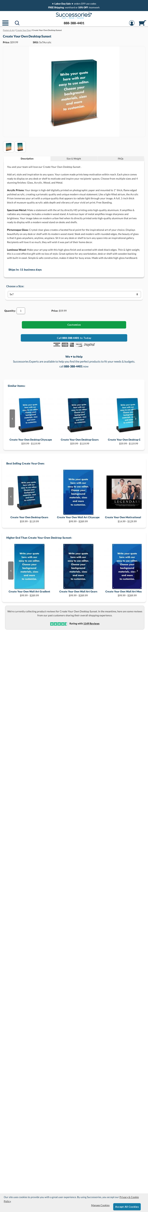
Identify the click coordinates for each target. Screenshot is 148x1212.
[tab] (27, 158)
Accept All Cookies (127, 1206)
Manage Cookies (100, 1205)
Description (27, 158)
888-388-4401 (74, 23)
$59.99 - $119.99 (31, 441)
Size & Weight (74, 158)
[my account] (131, 25)
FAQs (120, 158)
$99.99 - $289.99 (78, 519)
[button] (5, 25)
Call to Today (74, 337)
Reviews (91, 623)
